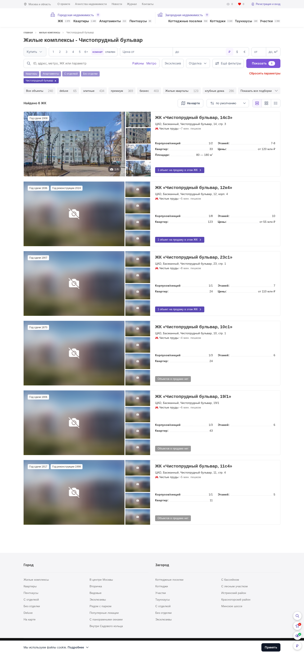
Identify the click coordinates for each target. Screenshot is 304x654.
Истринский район (233, 593)
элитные (93, 91)
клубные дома (219, 91)
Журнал (132, 4)
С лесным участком (234, 586)
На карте (30, 619)
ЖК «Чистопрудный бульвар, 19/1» (193, 396)
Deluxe (28, 612)
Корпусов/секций (168, 143)
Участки (270, 21)
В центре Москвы (101, 579)
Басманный (171, 124)
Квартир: (162, 149)
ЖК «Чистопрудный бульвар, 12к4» (193, 187)
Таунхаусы (246, 21)
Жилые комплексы (36, 579)
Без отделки (32, 606)
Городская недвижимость (76, 15)
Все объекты (39, 91)
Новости (117, 4)
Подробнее (76, 647)
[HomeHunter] (34, 17)
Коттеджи (221, 21)
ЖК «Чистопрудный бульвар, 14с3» (193, 117)
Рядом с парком (100, 606)
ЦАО (158, 124)
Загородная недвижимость (184, 15)
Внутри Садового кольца (106, 626)
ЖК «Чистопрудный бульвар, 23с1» (193, 257)
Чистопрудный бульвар (196, 124)
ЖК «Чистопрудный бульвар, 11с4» (193, 466)
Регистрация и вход (268, 4)
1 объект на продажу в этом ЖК (178, 170)
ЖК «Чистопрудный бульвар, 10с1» (193, 326)
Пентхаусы (140, 21)
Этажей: (224, 143)
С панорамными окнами (106, 619)
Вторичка (96, 586)
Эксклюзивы (98, 599)
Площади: (162, 154)
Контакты (147, 4)
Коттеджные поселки (187, 21)
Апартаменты (112, 21)
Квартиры (84, 21)
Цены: (222, 149)
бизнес (149, 91)
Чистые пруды (168, 128)
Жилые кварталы (181, 91)
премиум (122, 91)
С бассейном (230, 579)
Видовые (96, 593)
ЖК (64, 21)
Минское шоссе (231, 606)
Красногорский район (235, 599)
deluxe (68, 91)
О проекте (63, 4)
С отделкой (31, 599)
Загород (162, 565)
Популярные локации (104, 612)
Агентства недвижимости (91, 4)
